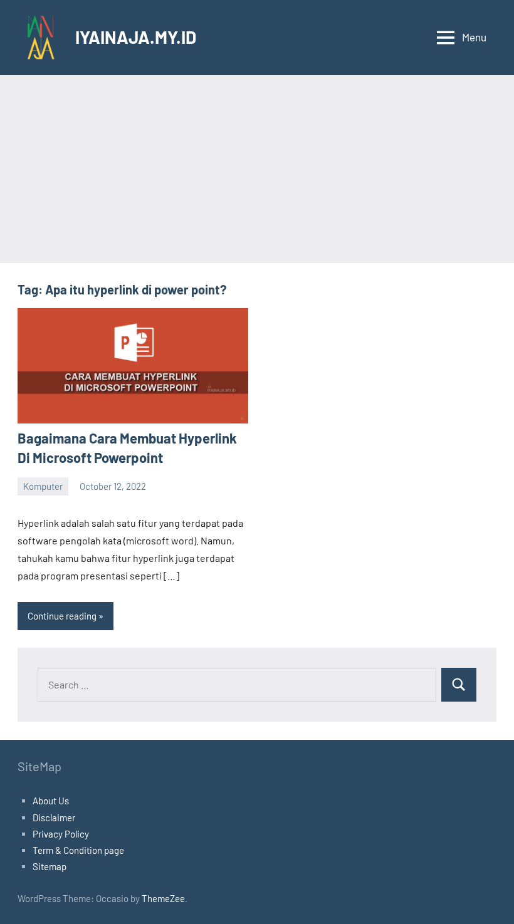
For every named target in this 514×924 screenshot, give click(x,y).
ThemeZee (163, 898)
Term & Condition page (78, 850)
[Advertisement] (257, 169)
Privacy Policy (61, 833)
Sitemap (49, 866)
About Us (51, 800)
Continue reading (62, 615)
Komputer (43, 486)
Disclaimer (54, 817)
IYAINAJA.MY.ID (135, 37)
